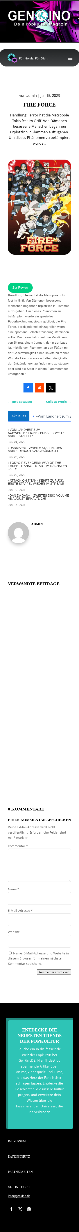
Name (13, 889)
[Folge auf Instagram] (28, 1209)
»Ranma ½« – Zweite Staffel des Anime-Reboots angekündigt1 (35, 449)
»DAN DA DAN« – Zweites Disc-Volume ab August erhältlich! (38, 497)
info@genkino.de (19, 1196)
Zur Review (20, 287)
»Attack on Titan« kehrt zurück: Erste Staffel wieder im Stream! (36, 482)
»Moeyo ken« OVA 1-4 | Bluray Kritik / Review (30, 785)
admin (31, 95)
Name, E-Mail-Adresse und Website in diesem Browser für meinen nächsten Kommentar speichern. (38, 958)
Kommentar (18, 846)
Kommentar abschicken (53, 972)
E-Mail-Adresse (20, 910)
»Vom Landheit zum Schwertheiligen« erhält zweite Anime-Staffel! (36, 433)
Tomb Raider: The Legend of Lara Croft (29, 740)
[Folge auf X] (20, 1209)
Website (14, 932)
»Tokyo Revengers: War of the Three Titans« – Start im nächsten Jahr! (37, 466)
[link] (28, 387)
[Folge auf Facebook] (11, 1209)
